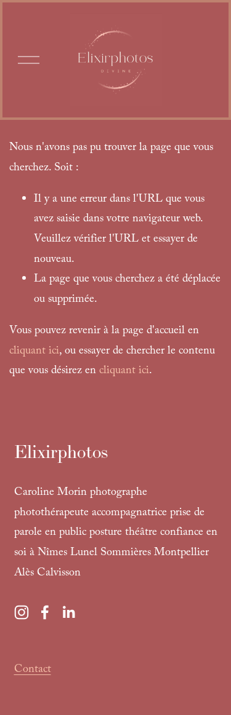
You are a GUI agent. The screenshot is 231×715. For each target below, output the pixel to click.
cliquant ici (34, 351)
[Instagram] (21, 612)
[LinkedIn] (68, 612)
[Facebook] (45, 612)
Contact (32, 670)
